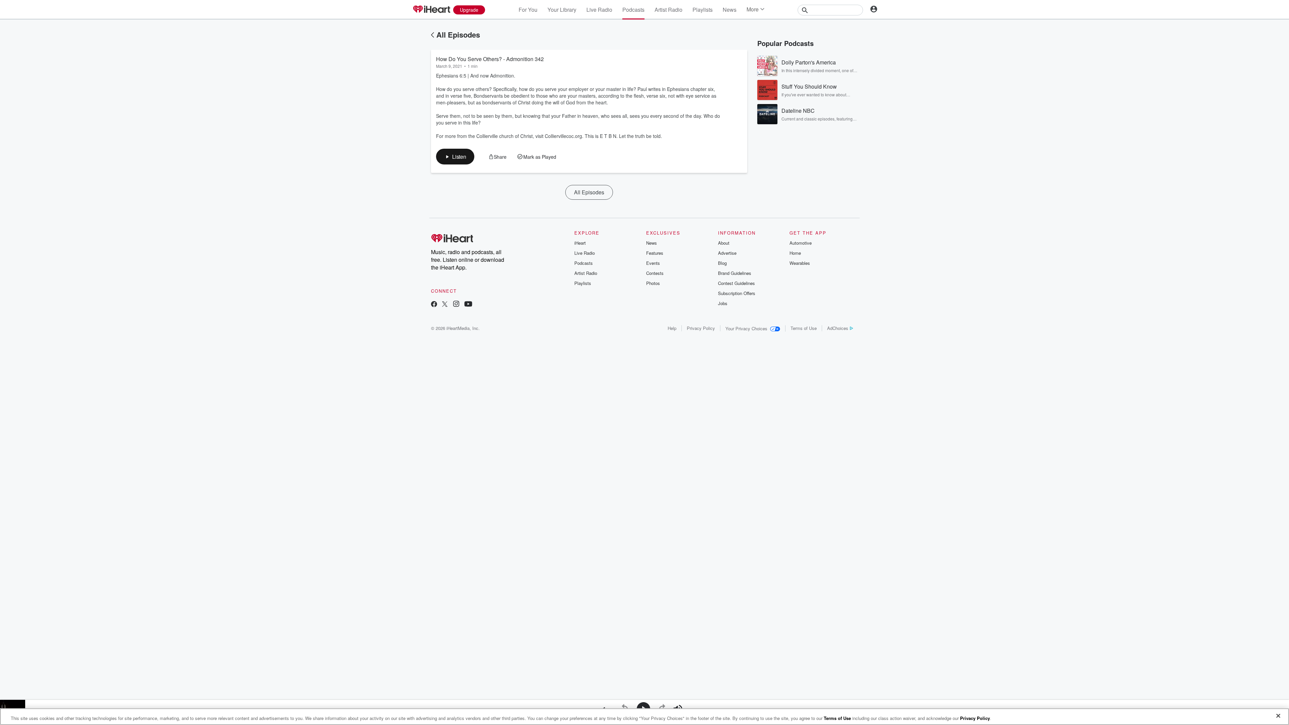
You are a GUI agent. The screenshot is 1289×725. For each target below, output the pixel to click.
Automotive (801, 243)
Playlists (703, 9)
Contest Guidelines (736, 283)
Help (672, 328)
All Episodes (458, 34)
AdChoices (837, 328)
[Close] (1278, 716)
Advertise (727, 253)
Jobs (722, 303)
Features (654, 253)
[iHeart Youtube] (468, 304)
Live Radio (599, 9)
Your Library (561, 9)
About (723, 243)
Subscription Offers (736, 293)
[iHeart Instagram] (456, 304)
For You (528, 9)
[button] (455, 156)
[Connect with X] (444, 304)
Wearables (800, 263)
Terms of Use (804, 328)
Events (653, 263)
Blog (722, 263)
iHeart (580, 243)
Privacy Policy (701, 328)
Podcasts (633, 9)
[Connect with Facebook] (434, 304)
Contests (655, 273)
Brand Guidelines (734, 273)
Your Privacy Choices (746, 328)
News (729, 9)
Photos (653, 283)
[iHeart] (431, 9)
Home (795, 253)
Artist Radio (668, 9)
